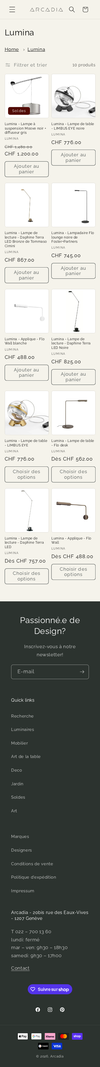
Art (14, 810)
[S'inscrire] (82, 672)
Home (12, 49)
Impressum (22, 890)
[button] (12, 9)
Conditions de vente (32, 863)
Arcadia (57, 1056)
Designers (21, 850)
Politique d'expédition (33, 877)
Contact (20, 968)
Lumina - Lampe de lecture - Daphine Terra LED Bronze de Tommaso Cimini (26, 239)
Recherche (22, 716)
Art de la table (26, 756)
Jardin (17, 783)
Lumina (36, 49)
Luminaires (22, 729)
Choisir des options (26, 474)
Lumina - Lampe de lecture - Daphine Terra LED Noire (71, 343)
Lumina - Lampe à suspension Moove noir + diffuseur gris (25, 128)
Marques (20, 836)
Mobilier (19, 743)
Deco (16, 770)
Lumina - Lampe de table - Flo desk (72, 443)
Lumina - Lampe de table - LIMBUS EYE (26, 443)
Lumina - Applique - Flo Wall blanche (25, 341)
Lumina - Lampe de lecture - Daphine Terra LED (24, 542)
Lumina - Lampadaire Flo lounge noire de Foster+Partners (72, 237)
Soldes (18, 797)
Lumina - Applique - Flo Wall (71, 540)
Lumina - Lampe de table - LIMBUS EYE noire (72, 126)
